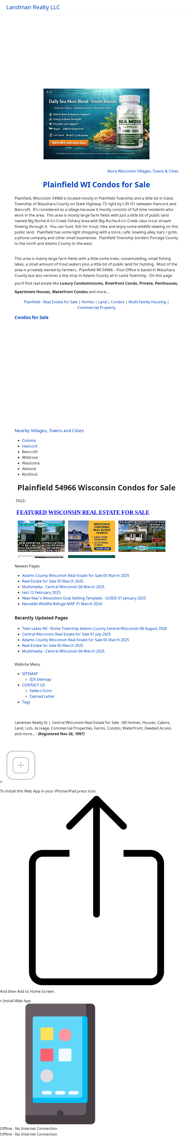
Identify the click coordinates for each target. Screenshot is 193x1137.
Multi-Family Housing (147, 301)
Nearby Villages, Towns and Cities (49, 430)
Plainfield (32, 301)
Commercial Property (96, 307)
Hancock (30, 446)
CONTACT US (33, 685)
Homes (87, 301)
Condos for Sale (31, 317)
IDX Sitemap (40, 679)
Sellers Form (41, 690)
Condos (118, 301)
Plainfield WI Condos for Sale (96, 184)
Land (102, 301)
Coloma (29, 440)
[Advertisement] (96, 49)
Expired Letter (42, 696)
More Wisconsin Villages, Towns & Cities (142, 171)
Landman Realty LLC (33, 7)
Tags (26, 702)
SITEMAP (30, 673)
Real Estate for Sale (60, 301)
